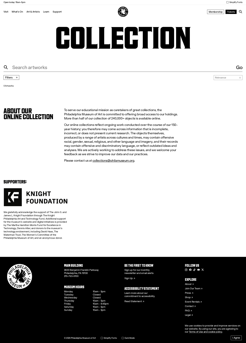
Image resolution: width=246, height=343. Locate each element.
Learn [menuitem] (46, 11)
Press (188, 293)
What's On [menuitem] (17, 11)
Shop (188, 297)
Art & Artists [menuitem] (33, 11)
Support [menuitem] (57, 11)
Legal (188, 315)
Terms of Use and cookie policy (205, 331)
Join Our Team (192, 288)
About (188, 284)
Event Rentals (192, 302)
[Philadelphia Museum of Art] (123, 12)
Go (239, 67)
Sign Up (128, 278)
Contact (189, 306)
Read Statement (133, 301)
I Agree (236, 337)
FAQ (187, 311)
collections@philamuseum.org (113, 160)
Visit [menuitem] (6, 11)
